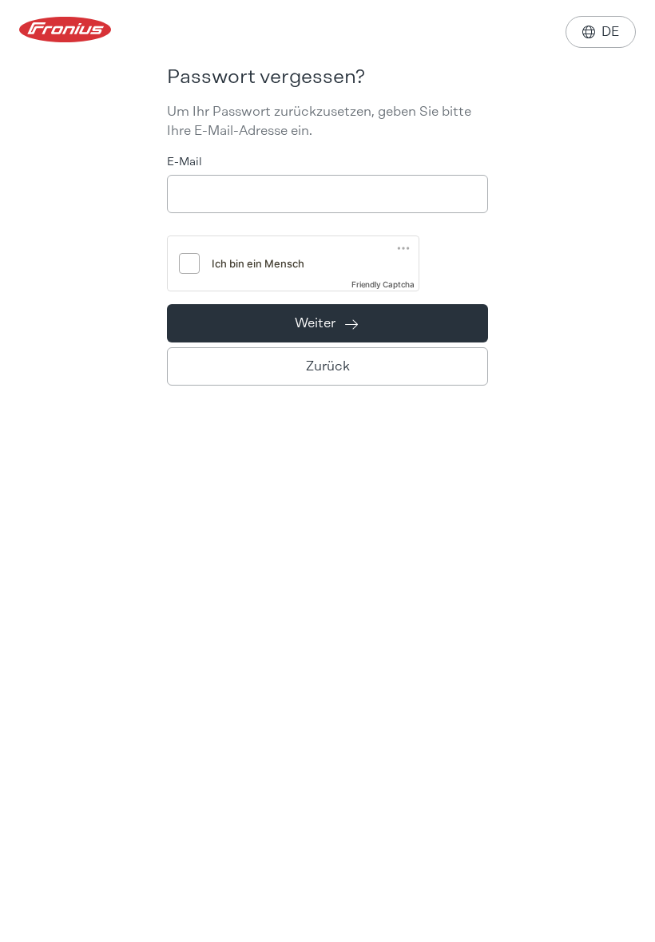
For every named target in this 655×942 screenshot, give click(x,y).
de (600, 31)
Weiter (326, 322)
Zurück (328, 366)
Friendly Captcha (383, 284)
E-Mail (184, 161)
